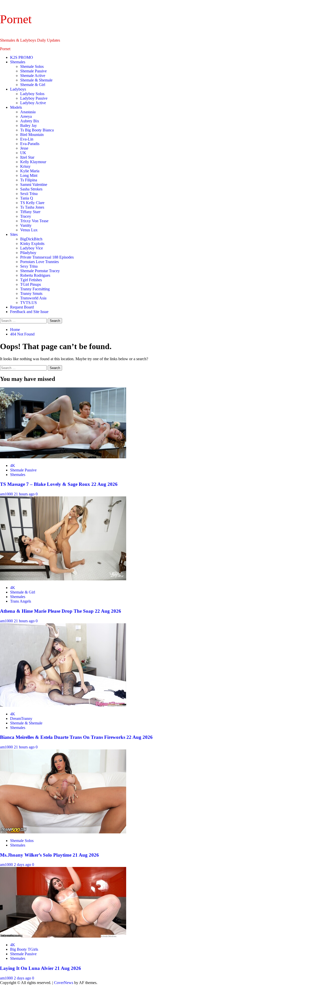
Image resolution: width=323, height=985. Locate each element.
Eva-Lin (26, 139)
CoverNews (63, 982)
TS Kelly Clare (32, 203)
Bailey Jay (28, 125)
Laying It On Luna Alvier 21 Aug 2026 (40, 968)
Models (16, 107)
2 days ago (23, 864)
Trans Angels (20, 601)
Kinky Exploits (32, 243)
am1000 (7, 494)
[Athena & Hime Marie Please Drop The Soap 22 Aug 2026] (63, 579)
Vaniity (26, 225)
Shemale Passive (33, 71)
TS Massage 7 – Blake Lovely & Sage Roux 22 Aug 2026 (59, 484)
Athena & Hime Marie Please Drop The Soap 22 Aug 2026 (60, 611)
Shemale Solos (32, 66)
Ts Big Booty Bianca (37, 130)
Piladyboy (28, 252)
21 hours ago (25, 494)
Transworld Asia (33, 298)
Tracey (25, 216)
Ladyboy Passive (33, 98)
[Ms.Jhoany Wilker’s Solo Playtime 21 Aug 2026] (63, 832)
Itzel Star (27, 157)
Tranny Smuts (31, 293)
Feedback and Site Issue (29, 311)
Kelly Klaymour (33, 162)
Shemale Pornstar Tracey (40, 271)
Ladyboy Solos (32, 94)
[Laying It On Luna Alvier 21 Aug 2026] (63, 936)
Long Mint (28, 175)
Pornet (16, 19)
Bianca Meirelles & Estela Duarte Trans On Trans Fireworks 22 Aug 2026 (76, 737)
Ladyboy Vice (31, 248)
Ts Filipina (28, 180)
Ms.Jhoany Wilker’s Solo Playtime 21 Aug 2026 (49, 855)
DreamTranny (21, 718)
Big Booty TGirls (24, 949)
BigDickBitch (31, 239)
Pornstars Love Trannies (39, 262)
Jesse (24, 148)
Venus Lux (29, 230)
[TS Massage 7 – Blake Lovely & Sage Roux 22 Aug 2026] (63, 457)
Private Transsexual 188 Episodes (47, 257)
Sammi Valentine (33, 184)
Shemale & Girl (32, 84)
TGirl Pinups (30, 284)
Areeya (26, 116)
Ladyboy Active (33, 103)
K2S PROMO (21, 57)
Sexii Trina (29, 193)
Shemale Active (32, 75)
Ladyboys (18, 89)
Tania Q (26, 198)
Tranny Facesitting (35, 289)
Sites (14, 234)
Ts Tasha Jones (32, 207)
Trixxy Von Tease (34, 221)
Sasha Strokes (31, 189)
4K (12, 465)
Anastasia (28, 112)
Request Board (22, 307)
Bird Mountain (32, 134)
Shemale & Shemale (36, 80)
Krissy (25, 166)
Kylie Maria (29, 171)
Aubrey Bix (29, 121)
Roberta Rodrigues (35, 275)
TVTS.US (28, 302)
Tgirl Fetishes (31, 280)
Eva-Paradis (29, 144)
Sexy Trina (29, 266)
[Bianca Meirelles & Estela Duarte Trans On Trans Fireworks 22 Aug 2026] (63, 705)
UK (23, 153)
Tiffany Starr (30, 212)
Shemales (17, 62)
